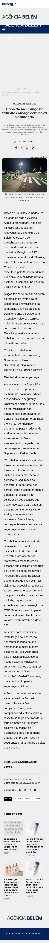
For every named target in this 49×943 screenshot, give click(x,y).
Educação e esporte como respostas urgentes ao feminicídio (12, 844)
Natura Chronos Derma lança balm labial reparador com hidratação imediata (35, 845)
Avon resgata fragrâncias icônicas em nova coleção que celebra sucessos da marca (11, 887)
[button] (3, 29)
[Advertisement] (24, 59)
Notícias (27, 89)
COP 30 (8, 38)
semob (27, 799)
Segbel (18, 799)
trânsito (38, 799)
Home (18, 89)
